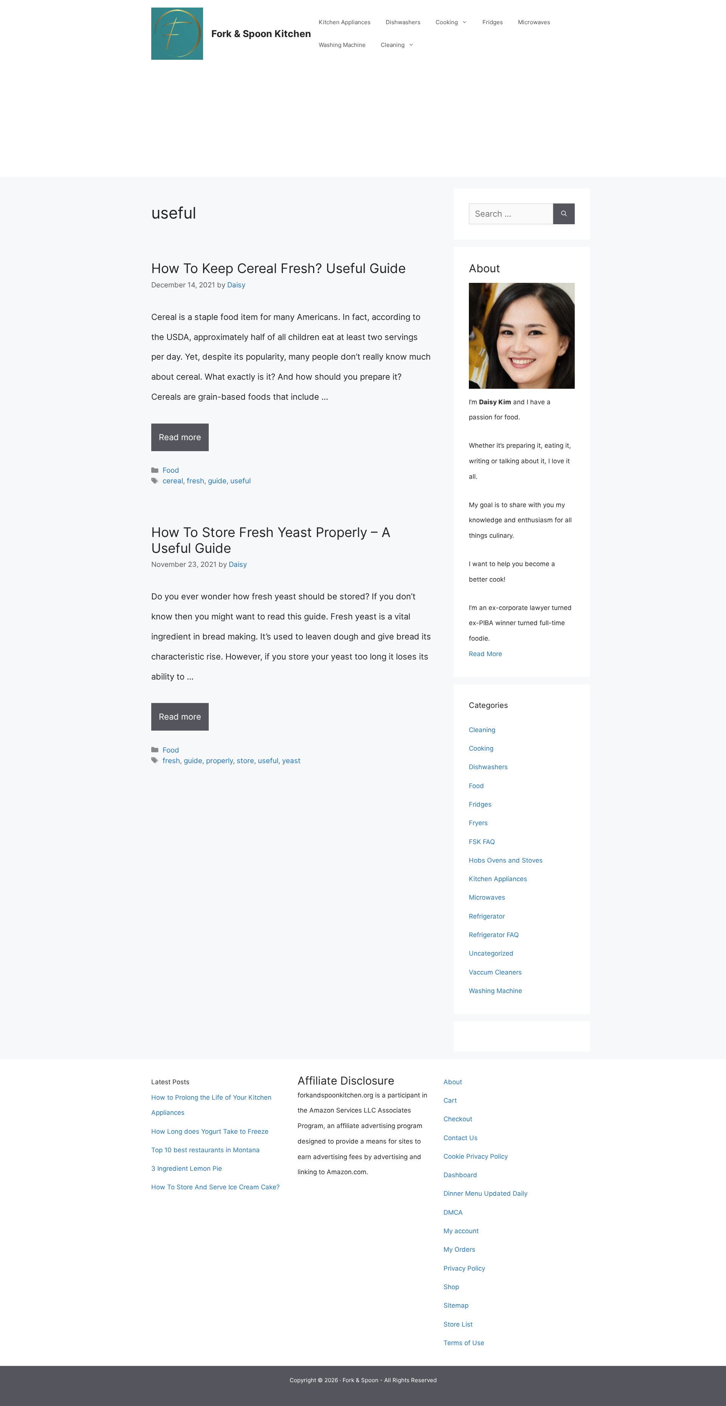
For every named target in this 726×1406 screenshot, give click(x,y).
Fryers (478, 823)
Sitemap (456, 1305)
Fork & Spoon (361, 1380)
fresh (195, 480)
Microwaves (534, 22)
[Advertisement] (363, 124)
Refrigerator (487, 916)
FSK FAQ (482, 842)
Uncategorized (491, 953)
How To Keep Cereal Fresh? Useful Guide (278, 268)
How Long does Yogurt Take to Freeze (209, 1131)
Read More (485, 654)
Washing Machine (342, 44)
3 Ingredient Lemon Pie (186, 1168)
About (453, 1082)
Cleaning (393, 44)
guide (217, 480)
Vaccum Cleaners (495, 972)
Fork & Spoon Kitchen (261, 33)
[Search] (564, 213)
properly (219, 760)
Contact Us (461, 1138)
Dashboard (460, 1175)
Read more (180, 437)
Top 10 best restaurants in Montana (205, 1150)
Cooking (447, 22)
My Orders (459, 1249)
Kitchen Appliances (345, 22)
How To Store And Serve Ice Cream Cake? (215, 1187)
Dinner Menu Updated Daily (485, 1193)
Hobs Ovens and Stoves (506, 860)
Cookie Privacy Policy (476, 1156)
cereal (173, 480)
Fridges (492, 22)
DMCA (453, 1212)
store (245, 760)
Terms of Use (464, 1343)
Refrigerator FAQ (494, 935)
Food (171, 470)
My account (461, 1231)
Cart (450, 1100)
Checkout (458, 1119)
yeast (291, 760)
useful (240, 480)
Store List (458, 1324)
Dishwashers (403, 22)
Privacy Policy (464, 1268)
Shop (451, 1287)
